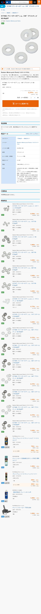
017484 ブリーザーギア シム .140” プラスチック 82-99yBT (25, 377)
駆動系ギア (15, 12)
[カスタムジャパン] (2, 2)
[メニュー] (35, 2)
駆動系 (8, 12)
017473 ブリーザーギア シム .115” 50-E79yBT (24, 222)
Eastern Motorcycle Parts (13, 21)
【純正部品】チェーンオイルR (22, 492)
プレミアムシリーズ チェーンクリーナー (25, 474)
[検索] (30, 2)
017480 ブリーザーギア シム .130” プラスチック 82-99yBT (25, 331)
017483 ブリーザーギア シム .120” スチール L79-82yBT (26, 362)
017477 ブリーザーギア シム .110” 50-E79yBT (24, 284)
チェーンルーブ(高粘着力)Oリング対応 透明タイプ (26, 459)
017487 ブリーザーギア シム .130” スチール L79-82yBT (26, 424)
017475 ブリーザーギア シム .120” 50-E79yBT (24, 253)
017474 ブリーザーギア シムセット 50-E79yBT (25, 238)
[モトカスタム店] (2, 6)
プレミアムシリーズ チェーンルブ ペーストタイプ (26, 439)
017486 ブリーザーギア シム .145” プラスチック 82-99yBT (25, 408)
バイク (3, 12)
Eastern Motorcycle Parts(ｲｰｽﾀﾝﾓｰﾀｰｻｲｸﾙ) (27, 143)
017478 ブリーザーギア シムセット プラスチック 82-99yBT (26, 300)
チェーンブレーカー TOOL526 (22, 507)
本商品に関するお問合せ (32, 133)
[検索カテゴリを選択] (8, 2)
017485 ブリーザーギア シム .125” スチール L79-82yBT (26, 393)
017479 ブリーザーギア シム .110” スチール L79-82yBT (26, 315)
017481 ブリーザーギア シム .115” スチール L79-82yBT (26, 346)
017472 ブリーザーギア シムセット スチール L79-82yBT (26, 207)
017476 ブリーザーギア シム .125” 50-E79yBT (24, 269)
